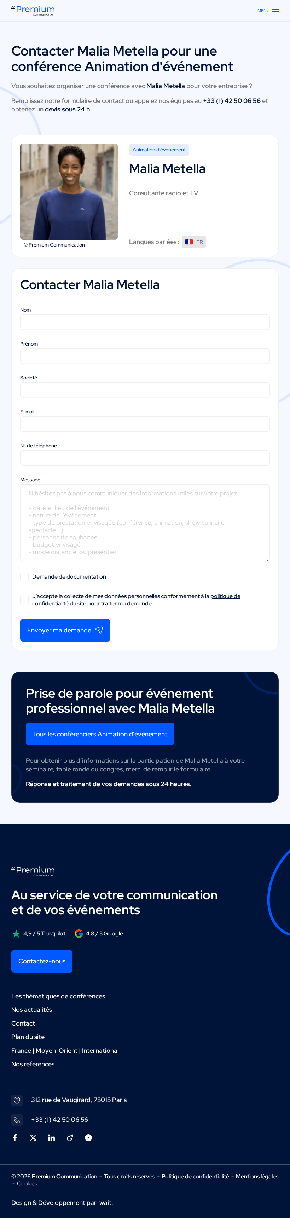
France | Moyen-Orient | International (65, 1050)
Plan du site (28, 1037)
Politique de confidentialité (195, 1176)
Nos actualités (31, 1009)
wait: (106, 1203)
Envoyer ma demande (59, 630)
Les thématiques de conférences (58, 996)
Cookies (27, 1183)
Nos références (32, 1064)
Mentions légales (257, 1176)
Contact (23, 1023)
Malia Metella (118, 51)
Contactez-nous (41, 961)
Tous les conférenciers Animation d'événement (100, 734)
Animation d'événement (159, 149)
